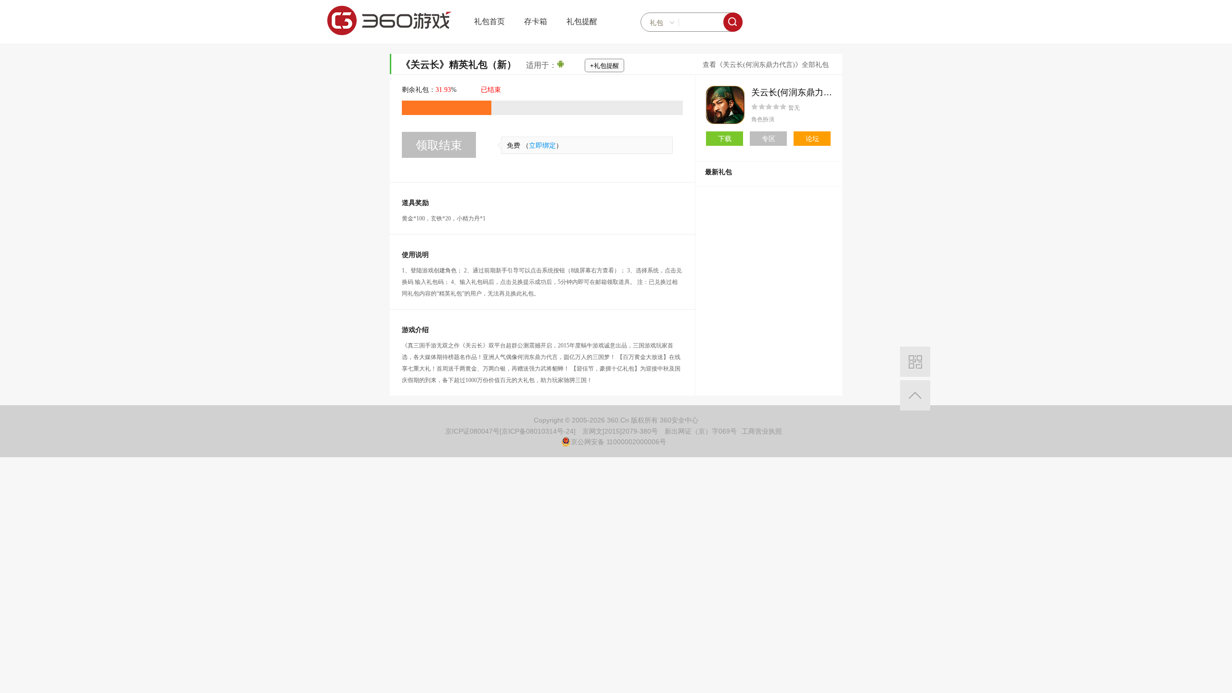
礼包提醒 (581, 21)
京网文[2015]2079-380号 (620, 431)
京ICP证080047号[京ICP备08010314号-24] (510, 431)
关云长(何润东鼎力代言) (797, 92)
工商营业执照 (762, 431)
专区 (768, 138)
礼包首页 (489, 21)
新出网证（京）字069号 (701, 431)
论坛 (812, 138)
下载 (725, 138)
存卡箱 (535, 21)
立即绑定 (542, 145)
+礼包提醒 (604, 65)
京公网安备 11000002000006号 (618, 442)
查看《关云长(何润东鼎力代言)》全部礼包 (766, 64)
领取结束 (439, 145)
